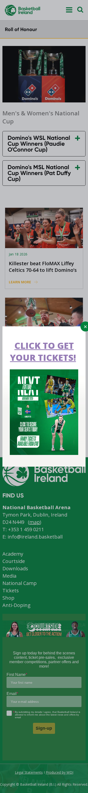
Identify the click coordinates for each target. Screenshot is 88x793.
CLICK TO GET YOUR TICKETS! (43, 351)
